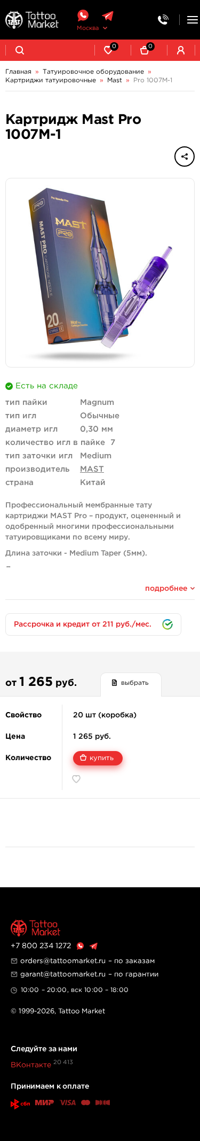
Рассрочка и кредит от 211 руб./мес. (82, 624)
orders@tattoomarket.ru (63, 961)
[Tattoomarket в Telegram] (107, 16)
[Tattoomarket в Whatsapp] (83, 16)
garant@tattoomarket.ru (63, 974)
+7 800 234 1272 (41, 946)
